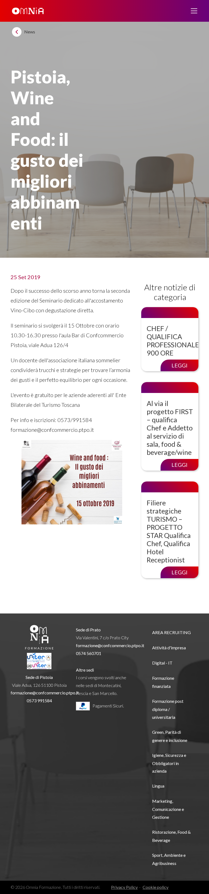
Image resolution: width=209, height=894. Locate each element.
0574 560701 (88, 653)
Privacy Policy (124, 887)
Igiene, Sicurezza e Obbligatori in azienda (169, 763)
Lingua (158, 785)
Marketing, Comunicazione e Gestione (168, 809)
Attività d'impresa (169, 647)
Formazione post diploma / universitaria (167, 709)
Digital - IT (162, 662)
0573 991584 (39, 700)
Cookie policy (155, 887)
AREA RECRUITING (171, 632)
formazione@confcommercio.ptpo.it (45, 692)
